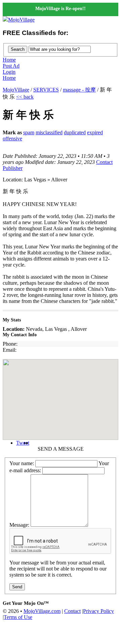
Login (9, 72)
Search (18, 49)
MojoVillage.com (42, 611)
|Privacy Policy (98, 611)
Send (17, 586)
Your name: (21, 463)
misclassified (49, 132)
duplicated (75, 132)
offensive (12, 138)
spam (28, 132)
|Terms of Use (17, 617)
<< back (25, 97)
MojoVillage (21, 20)
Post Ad (11, 66)
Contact (72, 611)
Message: (19, 525)
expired (95, 132)
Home (9, 60)
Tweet (22, 443)
